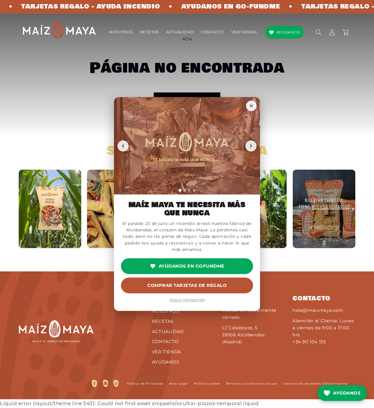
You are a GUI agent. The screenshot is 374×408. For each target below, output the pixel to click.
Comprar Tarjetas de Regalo (187, 285)
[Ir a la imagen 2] (184, 190)
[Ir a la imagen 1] (180, 190)
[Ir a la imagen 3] (189, 190)
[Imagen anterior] (123, 146)
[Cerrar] (251, 106)
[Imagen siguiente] (251, 146)
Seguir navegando (187, 299)
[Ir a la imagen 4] (194, 190)
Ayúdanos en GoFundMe (191, 266)
